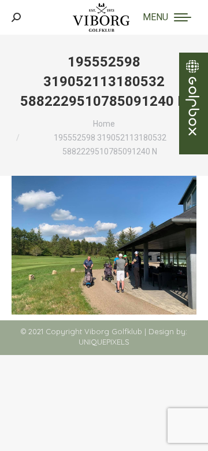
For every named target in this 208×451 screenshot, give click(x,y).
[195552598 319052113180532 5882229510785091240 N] (104, 245)
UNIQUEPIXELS (104, 341)
